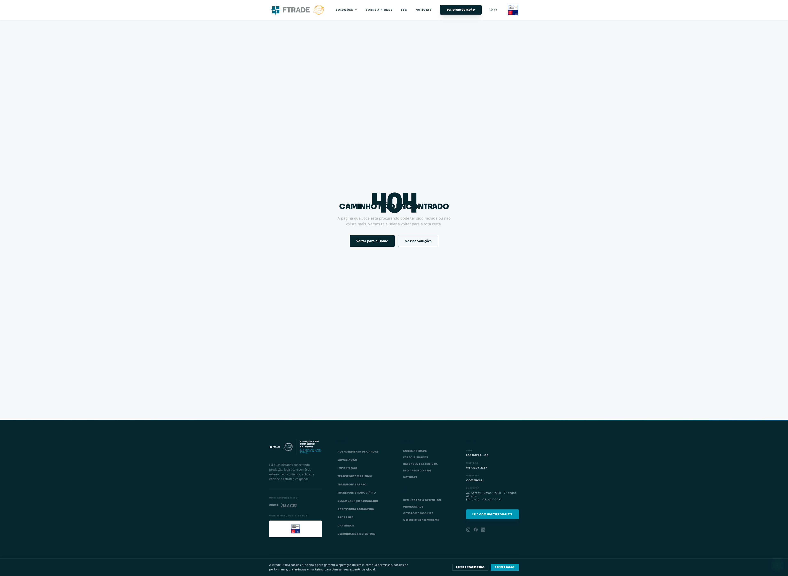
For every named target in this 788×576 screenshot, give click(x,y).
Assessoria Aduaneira (356, 509)
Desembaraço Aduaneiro (358, 500)
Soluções (344, 9)
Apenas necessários (470, 567)
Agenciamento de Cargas (358, 451)
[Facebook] (476, 530)
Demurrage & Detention (356, 533)
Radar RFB (345, 517)
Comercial (475, 480)
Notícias (424, 9)
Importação (347, 468)
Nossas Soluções (418, 241)
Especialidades (415, 457)
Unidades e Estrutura (420, 463)
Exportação (347, 459)
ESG (404, 9)
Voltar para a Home (372, 241)
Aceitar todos (505, 567)
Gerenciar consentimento (421, 519)
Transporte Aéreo (352, 484)
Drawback (346, 525)
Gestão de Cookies (418, 513)
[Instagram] (468, 530)
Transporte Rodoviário (357, 492)
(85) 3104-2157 (476, 467)
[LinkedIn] (483, 530)
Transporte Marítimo (355, 476)
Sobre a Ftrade (379, 9)
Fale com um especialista (492, 514)
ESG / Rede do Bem (417, 470)
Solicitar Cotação (461, 9)
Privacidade (413, 506)
